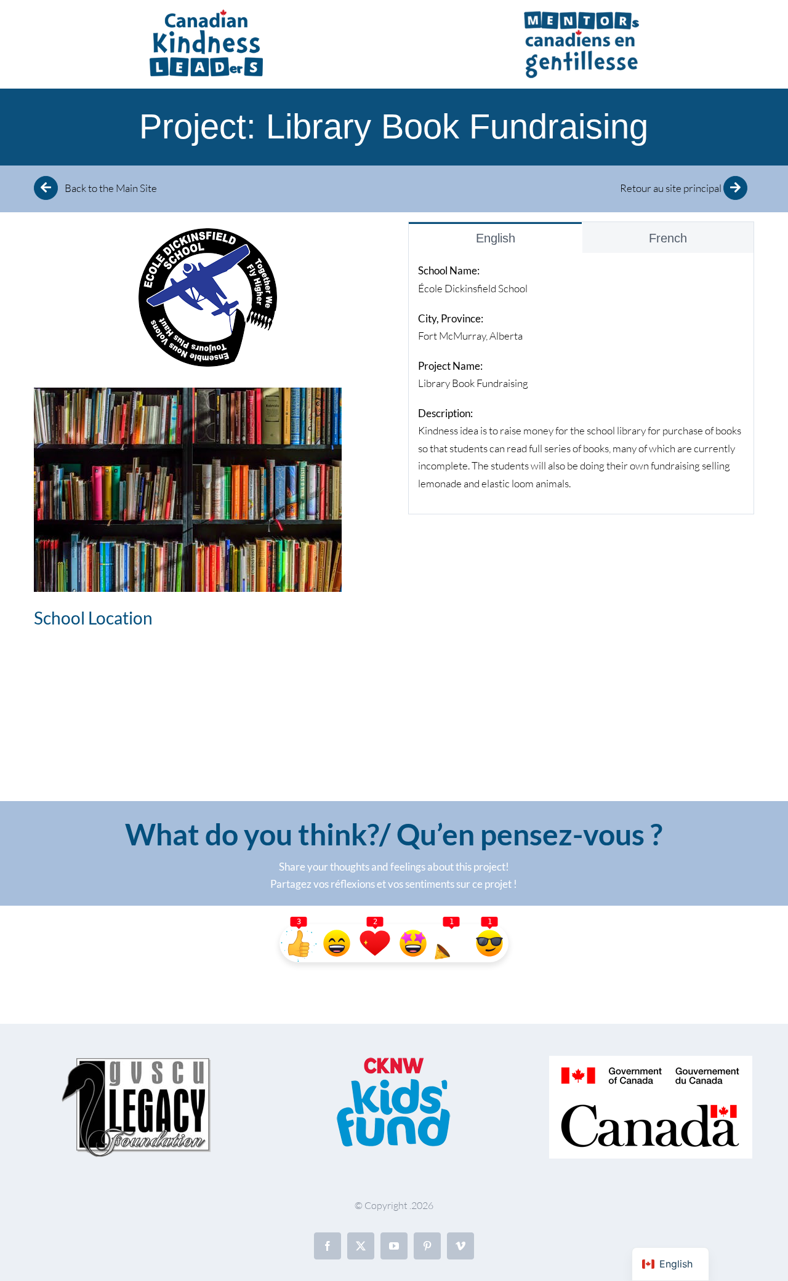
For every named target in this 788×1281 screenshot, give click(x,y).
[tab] (495, 237)
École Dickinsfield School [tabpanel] (579, 376)
